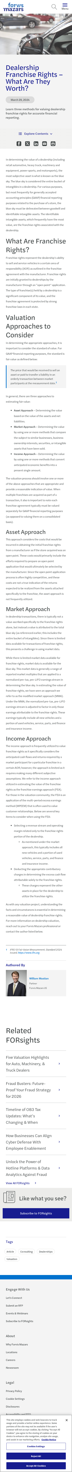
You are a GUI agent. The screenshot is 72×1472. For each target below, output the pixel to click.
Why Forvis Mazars (17, 1344)
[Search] (54, 7)
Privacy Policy (14, 1391)
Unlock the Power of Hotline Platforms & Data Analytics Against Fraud (28, 1168)
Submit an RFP (14, 1305)
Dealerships (46, 1251)
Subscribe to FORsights (36, 1213)
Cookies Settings (36, 1446)
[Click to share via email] (44, 143)
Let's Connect (14, 1298)
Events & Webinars (17, 1313)
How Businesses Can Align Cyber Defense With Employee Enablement (29, 1142)
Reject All (36, 1456)
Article (10, 1251)
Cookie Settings (15, 1399)
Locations (11, 1352)
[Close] (66, 1420)
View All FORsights (18, 1183)
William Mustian (39, 978)
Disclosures (12, 1406)
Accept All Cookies (36, 1465)
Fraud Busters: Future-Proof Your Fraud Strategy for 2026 (28, 1089)
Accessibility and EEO (18, 1414)
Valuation (12, 1259)
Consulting (26, 1251)
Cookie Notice (49, 1439)
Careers (10, 1360)
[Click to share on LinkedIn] (36, 143)
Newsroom (12, 1368)
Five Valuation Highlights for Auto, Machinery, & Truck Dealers (27, 1063)
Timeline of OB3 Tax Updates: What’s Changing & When (23, 1115)
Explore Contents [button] (36, 133)
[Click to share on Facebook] (19, 143)
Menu (65, 8)
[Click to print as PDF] (53, 143)
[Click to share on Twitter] (27, 143)
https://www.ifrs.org (29, 952)
